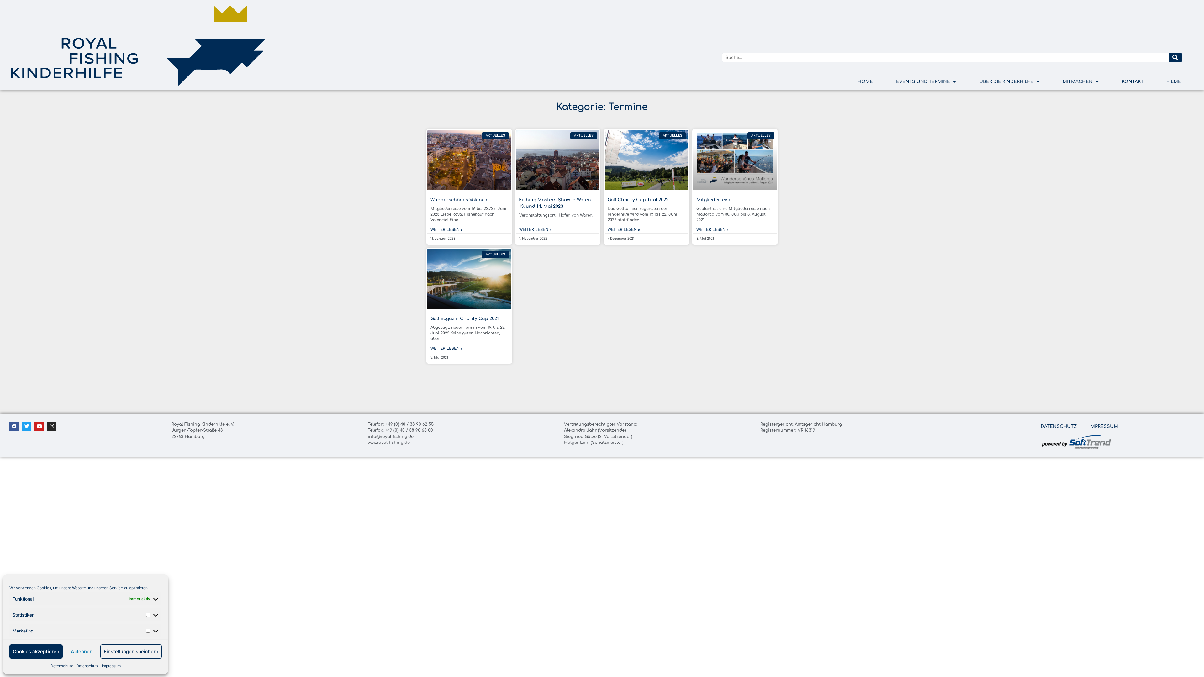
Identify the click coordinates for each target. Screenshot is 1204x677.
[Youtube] (39, 426)
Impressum (111, 666)
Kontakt (1132, 81)
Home (865, 81)
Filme (1174, 81)
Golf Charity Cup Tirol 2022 (638, 199)
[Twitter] (26, 426)
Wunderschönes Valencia (459, 199)
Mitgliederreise (713, 199)
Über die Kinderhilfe (1006, 81)
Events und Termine (923, 81)
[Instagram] (51, 426)
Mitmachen (1078, 81)
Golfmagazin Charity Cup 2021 (464, 318)
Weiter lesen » (446, 230)
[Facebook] (14, 426)
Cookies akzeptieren (36, 651)
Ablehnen (81, 651)
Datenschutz (61, 666)
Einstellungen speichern (131, 651)
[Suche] (1175, 57)
